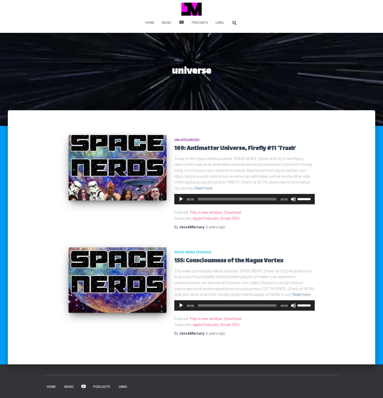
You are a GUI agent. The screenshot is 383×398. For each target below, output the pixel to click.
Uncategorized (187, 140)
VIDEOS (181, 23)
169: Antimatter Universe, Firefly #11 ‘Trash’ (235, 149)
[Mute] (293, 199)
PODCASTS (200, 23)
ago (215, 227)
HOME (149, 23)
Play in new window (206, 212)
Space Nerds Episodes (192, 252)
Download (232, 212)
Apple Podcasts (206, 218)
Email (225, 218)
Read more (203, 188)
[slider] (305, 198)
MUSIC (166, 23)
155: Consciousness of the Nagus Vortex (228, 261)
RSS (235, 218)
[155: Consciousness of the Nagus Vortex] (117, 280)
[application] (244, 199)
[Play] (181, 199)
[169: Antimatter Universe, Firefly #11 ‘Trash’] (117, 167)
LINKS (219, 23)
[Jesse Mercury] (191, 9)
